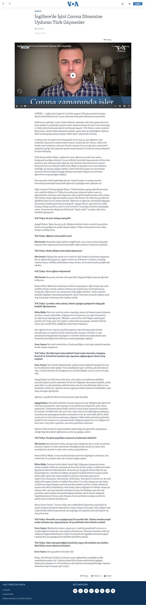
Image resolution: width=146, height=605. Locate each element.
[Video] (129, 4)
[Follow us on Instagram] (91, 591)
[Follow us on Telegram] (97, 591)
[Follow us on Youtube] (86, 591)
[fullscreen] (129, 106)
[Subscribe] (113, 591)
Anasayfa (6, 590)
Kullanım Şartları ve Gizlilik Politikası (17, 599)
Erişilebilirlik (8, 594)
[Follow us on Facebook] (75, 591)
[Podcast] (107, 591)
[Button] (107, 39)
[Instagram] (122, 4)
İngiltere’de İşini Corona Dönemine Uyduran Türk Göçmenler (44, 46)
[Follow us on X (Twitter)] (80, 591)
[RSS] (102, 591)
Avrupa (38, 11)
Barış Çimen (39, 29)
